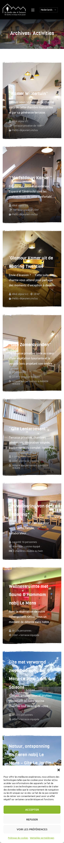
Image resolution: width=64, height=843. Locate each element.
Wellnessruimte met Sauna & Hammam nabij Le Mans (28, 595)
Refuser (32, 819)
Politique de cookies (18, 838)
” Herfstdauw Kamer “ (30, 178)
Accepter (32, 809)
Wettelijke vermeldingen (42, 838)
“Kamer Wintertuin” (28, 94)
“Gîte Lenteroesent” (28, 429)
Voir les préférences (32, 829)
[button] (58, 770)
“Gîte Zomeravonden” (30, 345)
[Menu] (32, 9)
